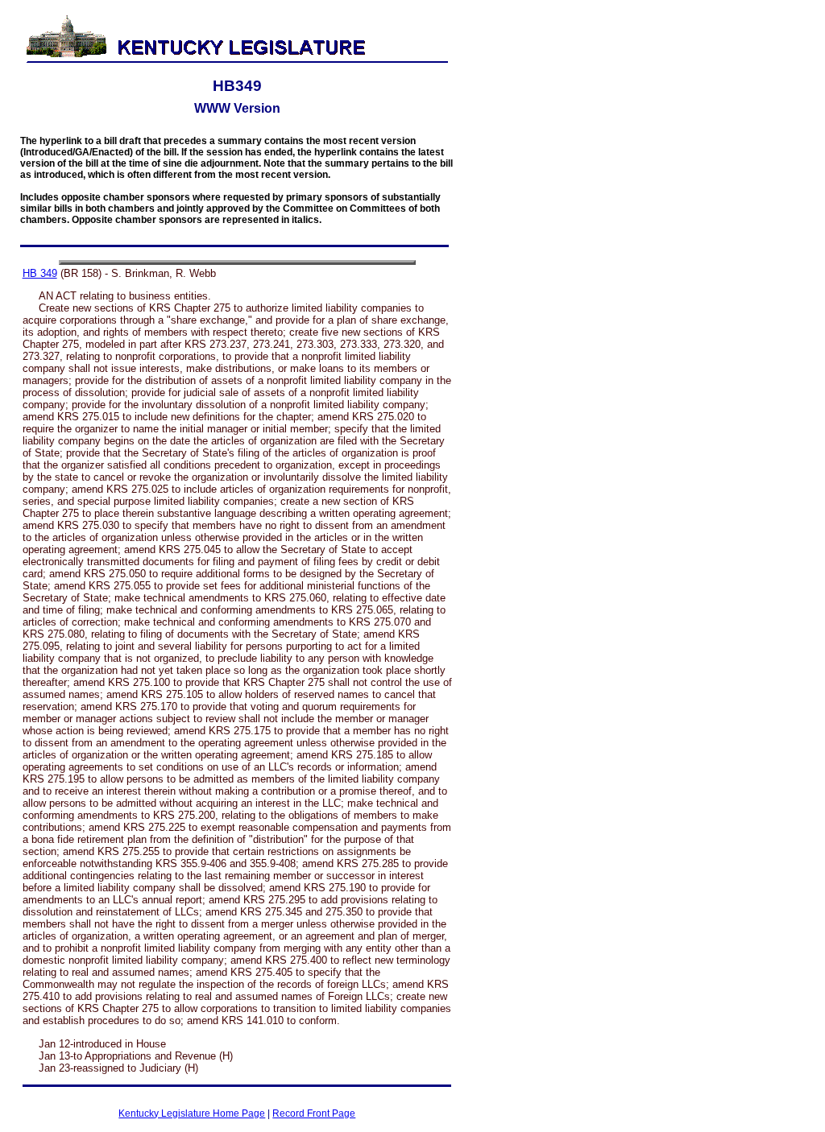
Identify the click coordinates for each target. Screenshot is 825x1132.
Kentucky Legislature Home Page (191, 1113)
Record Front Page (313, 1113)
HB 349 (40, 273)
